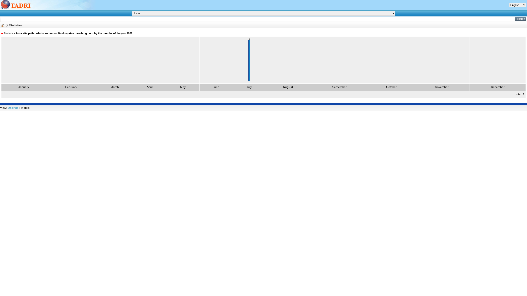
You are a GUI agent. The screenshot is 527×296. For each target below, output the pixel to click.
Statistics (15, 25)
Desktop (13, 107)
